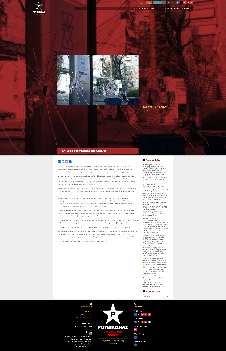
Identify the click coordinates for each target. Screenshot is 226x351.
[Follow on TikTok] (191, 2)
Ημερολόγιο (113, 343)
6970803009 (88, 314)
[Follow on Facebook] (177, 2)
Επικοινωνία (185, 8)
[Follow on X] (181, 2)
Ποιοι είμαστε (142, 8)
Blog (122, 341)
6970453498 (80, 326)
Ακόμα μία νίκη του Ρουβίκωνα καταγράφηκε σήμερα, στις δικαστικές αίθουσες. (155, 214)
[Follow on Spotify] (149, 322)
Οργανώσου (106, 341)
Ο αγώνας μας (154, 8)
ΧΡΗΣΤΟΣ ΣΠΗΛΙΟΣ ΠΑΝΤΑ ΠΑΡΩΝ (154, 202)
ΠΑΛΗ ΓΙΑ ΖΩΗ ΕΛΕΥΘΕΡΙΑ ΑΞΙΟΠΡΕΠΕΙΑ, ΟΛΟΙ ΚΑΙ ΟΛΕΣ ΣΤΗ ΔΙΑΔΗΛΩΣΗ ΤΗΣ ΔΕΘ (154, 284)
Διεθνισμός (177, 8)
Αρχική (135, 8)
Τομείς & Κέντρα (166, 8)
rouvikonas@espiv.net (85, 317)
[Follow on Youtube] (188, 2)
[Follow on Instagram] (184, 2)
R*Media (115, 341)
